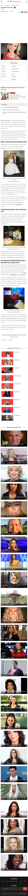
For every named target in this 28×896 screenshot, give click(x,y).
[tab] (14, 104)
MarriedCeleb (14, 1)
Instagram (10, 194)
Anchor (10, 339)
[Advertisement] (14, 28)
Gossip (16, 881)
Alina (3, 445)
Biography (12, 881)
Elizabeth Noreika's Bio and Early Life (11, 109)
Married (7, 881)
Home (3, 881)
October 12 (14, 66)
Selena (12, 11)
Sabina (3, 710)
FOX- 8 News (4, 339)
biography (7, 5)
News (25, 881)
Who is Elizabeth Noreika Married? (10, 107)
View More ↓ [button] (14, 79)
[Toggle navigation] (2, 1)
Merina (3, 463)
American (14, 76)
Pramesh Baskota (5, 675)
